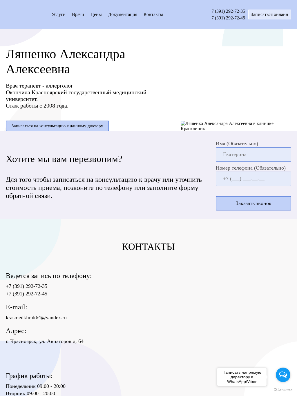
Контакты (153, 14)
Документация (122, 14)
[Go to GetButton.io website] (283, 390)
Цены (96, 14)
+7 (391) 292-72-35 (227, 11)
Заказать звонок (253, 203)
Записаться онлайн (269, 14)
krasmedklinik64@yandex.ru (36, 317)
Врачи (78, 14)
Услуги (59, 14)
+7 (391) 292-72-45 (227, 17)
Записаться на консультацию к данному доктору (57, 125)
